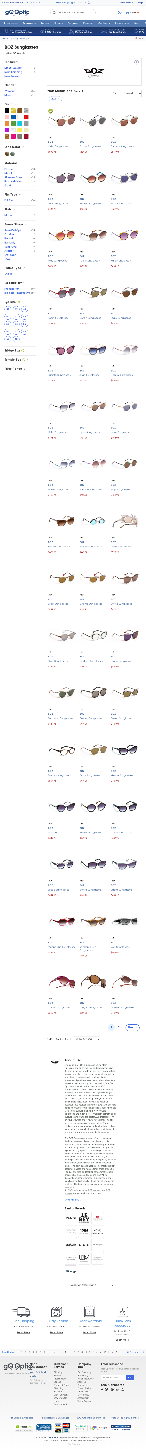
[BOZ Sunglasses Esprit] (62, 577)
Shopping (58, 1388)
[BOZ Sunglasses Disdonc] (94, 635)
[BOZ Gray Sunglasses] (26, 123)
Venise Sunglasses (59, 547)
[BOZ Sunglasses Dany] (94, 749)
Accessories (122, 23)
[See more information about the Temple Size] (23, 360)
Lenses (45, 23)
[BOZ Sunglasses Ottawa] (62, 981)
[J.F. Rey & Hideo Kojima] (97, 1258)
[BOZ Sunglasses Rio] (62, 806)
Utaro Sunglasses (121, 547)
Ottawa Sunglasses (59, 1007)
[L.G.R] (84, 1245)
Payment (58, 1391)
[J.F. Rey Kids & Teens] (97, 1218)
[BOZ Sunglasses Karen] (62, 291)
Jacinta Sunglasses (59, 375)
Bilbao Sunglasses (58, 890)
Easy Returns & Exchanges (55, 1418)
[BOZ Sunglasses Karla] (125, 234)
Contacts (104, 23)
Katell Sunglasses (90, 261)
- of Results (57, 1039)
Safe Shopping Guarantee (125, 1418)
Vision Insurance (85, 1378)
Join (130, 1378)
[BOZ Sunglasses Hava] (125, 406)
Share (141, 38)
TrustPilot (80, 1428)
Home (6, 38)
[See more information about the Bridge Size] (22, 351)
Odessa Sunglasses (122, 1007)
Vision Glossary (85, 1400)
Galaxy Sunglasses (91, 547)
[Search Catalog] (54, 12)
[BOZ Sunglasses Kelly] (62, 234)
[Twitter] (106, 1389)
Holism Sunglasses (122, 375)
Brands (58, 23)
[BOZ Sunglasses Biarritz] (94, 863)
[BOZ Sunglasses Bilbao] (62, 863)
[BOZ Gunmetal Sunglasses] (19, 136)
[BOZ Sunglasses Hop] (125, 463)
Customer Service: (13, 3)
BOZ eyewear (94, 1190)
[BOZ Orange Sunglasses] (6, 123)
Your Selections (59, 91)
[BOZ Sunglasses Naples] (94, 177)
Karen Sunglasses (58, 318)
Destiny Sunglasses (91, 718)
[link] (44, 1428)
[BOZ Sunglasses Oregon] (94, 981)
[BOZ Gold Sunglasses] (13, 110)
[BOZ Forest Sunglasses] (13, 123)
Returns (57, 1375)
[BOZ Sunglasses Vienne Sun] (62, 920)
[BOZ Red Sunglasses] (26, 117)
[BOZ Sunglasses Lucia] (62, 177)
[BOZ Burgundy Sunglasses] (26, 136)
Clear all (78, 91)
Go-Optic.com (50, 1438)
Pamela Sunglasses (122, 146)
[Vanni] (71, 1218)
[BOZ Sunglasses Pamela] (125, 120)
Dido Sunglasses (58, 661)
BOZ (30, 38)
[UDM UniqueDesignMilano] (84, 1258)
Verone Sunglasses (122, 775)
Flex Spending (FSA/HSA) (84, 1374)
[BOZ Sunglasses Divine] (125, 577)
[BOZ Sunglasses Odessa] (125, 981)
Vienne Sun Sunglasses (61, 947)
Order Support (60, 1394)
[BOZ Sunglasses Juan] (94, 349)
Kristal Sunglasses (121, 203)
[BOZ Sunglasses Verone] (125, 749)
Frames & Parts (61, 1384)
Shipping (58, 1372)
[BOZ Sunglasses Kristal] (125, 177)
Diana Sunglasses (121, 661)
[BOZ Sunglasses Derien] (94, 291)
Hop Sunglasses (120, 489)
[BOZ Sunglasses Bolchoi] (62, 749)
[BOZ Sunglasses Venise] (62, 520)
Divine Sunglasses (121, 604)
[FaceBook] (102, 1389)
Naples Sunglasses (91, 203)
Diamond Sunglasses (60, 718)
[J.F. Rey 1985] (84, 1231)
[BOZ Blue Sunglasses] (13, 117)
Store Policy (83, 1394)
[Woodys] (71, 1271)
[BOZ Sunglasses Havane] (94, 463)
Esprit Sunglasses (58, 604)
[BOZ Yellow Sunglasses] (19, 129)
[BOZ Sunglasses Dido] (62, 635)
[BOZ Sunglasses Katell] (94, 234)
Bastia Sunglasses (121, 890)
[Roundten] (71, 1258)
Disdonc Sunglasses (91, 661)
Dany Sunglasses (90, 775)
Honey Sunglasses (59, 489)
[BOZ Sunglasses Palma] (94, 120)
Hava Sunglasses (121, 432)
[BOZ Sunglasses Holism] (125, 349)
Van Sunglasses (120, 947)
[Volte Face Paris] (71, 1231)
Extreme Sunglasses (91, 604)
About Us (81, 1381)
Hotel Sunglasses (58, 432)
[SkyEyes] (97, 1245)
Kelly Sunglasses (57, 261)
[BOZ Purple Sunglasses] (6, 129)
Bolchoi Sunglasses (59, 775)
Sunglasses (29, 23)
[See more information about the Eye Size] (18, 302)
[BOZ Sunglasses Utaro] (125, 520)
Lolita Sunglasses (58, 146)
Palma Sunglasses (90, 146)
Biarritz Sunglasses (90, 890)
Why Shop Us (60, 1397)
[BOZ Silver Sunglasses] (26, 110)
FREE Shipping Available (21, 1418)
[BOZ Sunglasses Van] (125, 920)
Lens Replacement (60, 1402)
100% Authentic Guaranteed (90, 1418)
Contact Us (82, 1384)
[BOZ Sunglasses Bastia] (125, 863)
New (137, 23)
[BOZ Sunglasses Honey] (62, 463)
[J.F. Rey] (84, 1218)
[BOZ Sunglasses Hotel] (62, 406)
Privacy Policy (84, 1388)
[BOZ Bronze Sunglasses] (6, 136)
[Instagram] (117, 1389)
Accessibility (83, 1397)
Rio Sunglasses (57, 833)
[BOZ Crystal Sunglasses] (13, 129)
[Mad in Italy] (71, 1245)
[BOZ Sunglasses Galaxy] (94, 520)
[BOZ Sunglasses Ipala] (125, 291)
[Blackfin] (97, 1231)
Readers (88, 23)
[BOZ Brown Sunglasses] (19, 110)
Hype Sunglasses (90, 432)
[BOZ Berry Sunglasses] (13, 136)
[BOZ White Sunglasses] (19, 117)
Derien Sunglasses (90, 318)
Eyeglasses (11, 23)
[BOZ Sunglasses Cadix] (125, 806)
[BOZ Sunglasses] (14, 1368)
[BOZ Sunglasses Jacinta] (62, 349)
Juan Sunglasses (90, 375)
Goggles (73, 23)
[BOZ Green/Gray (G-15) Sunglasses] (12, 154)
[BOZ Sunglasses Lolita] (62, 120)
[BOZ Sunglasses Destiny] (94, 692)
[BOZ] (136, 62)
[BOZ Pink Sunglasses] (6, 117)
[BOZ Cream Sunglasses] (26, 129)
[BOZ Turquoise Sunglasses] (19, 123)
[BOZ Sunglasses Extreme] (94, 577)
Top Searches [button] (74, 1444)
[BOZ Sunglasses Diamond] (62, 692)
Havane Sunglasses (91, 489)
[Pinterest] (112, 1389)
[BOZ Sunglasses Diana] (125, 635)
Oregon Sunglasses (91, 1007)
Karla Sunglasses (121, 261)
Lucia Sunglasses (58, 203)
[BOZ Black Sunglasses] (6, 110)
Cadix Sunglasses (121, 833)
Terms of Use (83, 1391)
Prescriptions (60, 1378)
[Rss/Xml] (122, 1389)
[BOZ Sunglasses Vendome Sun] (94, 921)
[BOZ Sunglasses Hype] (94, 406)
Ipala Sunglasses (121, 318)
